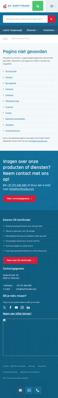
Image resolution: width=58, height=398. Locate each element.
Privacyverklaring (12, 130)
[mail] (20, 390)
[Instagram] (22, 307)
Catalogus (9, 95)
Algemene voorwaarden (15, 118)
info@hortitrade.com (38, 141)
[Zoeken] (51, 19)
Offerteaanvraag (12, 101)
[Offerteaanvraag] (37, 6)
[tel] (37, 390)
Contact (8, 113)
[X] (4, 307)
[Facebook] (10, 307)
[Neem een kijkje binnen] (29, 337)
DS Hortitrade (11, 71)
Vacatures (9, 89)
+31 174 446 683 (17, 185)
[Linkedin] (28, 307)
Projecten (9, 107)
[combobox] (25, 19)
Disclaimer (9, 124)
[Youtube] (16, 307)
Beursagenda (10, 83)
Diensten (9, 77)
